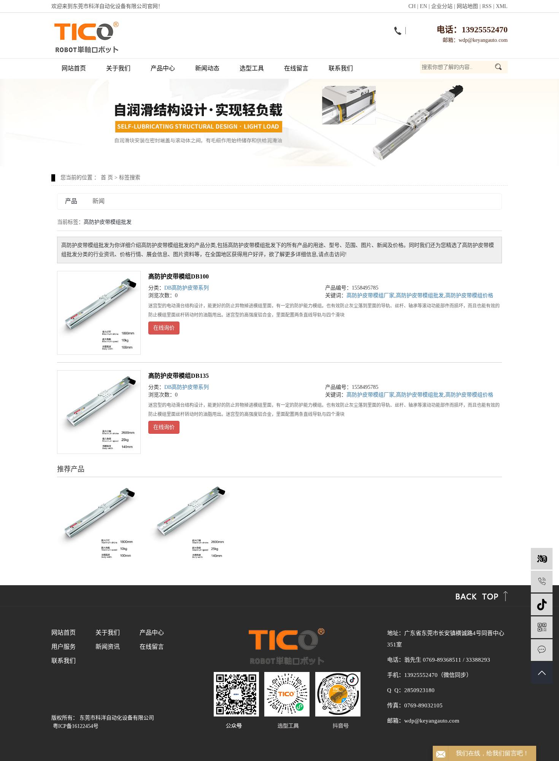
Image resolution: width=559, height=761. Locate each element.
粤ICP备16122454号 (75, 726)
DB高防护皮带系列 (186, 288)
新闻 (98, 201)
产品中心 (163, 68)
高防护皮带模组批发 (420, 295)
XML (502, 6)
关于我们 (118, 68)
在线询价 (164, 328)
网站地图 (467, 6)
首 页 (107, 177)
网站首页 (74, 68)
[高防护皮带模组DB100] (99, 313)
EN (423, 6)
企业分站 (442, 6)
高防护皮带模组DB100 (178, 276)
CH (412, 6)
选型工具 (252, 68)
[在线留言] (542, 650)
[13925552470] (542, 581)
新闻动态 (207, 68)
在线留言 (296, 68)
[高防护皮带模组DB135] (99, 412)
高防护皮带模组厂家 (370, 295)
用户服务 (63, 646)
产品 (71, 201)
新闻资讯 (107, 646)
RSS (487, 6)
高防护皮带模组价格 (469, 295)
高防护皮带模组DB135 (178, 376)
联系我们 (341, 68)
